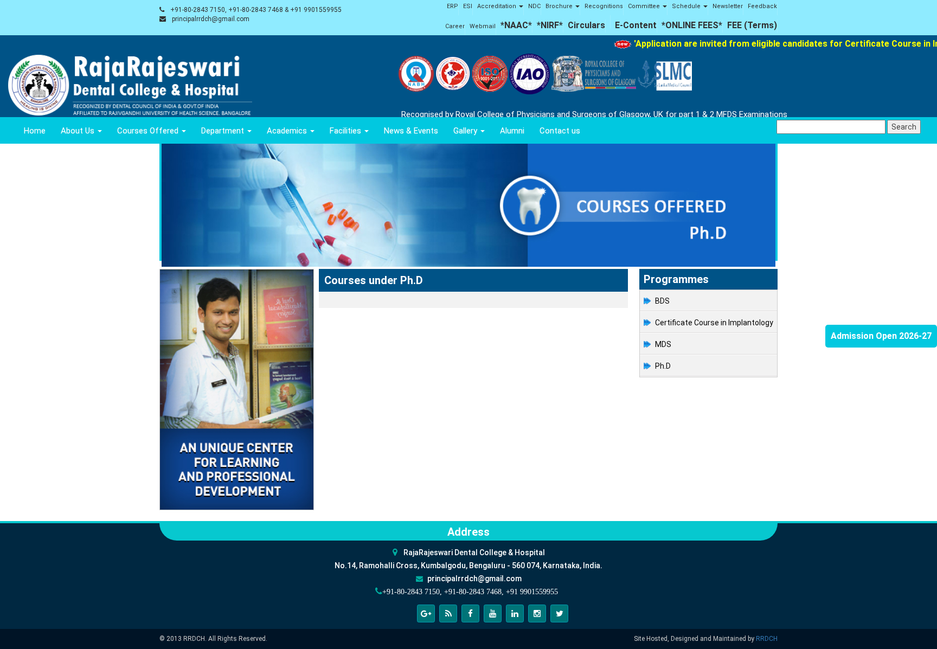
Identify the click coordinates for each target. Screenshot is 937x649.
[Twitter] (559, 613)
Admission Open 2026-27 (881, 336)
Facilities (346, 131)
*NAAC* (516, 25)
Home (35, 131)
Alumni (512, 131)
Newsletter (728, 6)
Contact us (560, 131)
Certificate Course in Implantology (714, 322)
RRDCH (767, 638)
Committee (645, 6)
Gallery (466, 131)
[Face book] (470, 613)
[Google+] (426, 613)
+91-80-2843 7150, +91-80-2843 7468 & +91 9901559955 (256, 10)
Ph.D (663, 366)
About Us (79, 131)
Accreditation (497, 6)
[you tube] (493, 613)
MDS (663, 344)
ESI (467, 6)
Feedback (762, 6)
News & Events (411, 131)
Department (223, 131)
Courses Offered (149, 131)
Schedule (687, 6)
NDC (534, 6)
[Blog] (448, 613)
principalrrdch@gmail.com (210, 19)
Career (455, 26)
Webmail (483, 26)
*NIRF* (550, 25)
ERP (452, 6)
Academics (288, 131)
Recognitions (604, 6)
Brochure (559, 6)
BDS (662, 301)
